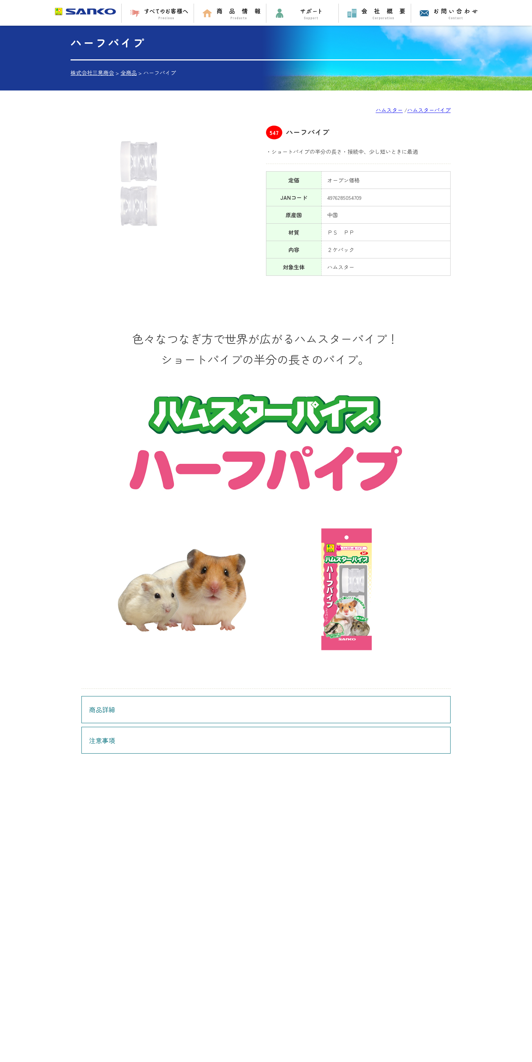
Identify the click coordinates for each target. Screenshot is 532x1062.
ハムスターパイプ (429, 110)
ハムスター (389, 110)
